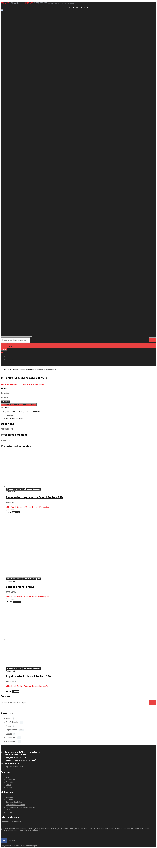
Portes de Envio (10, 384)
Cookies (9, 812)
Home (8, 356)
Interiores (22, 369)
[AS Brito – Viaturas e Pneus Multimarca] (16, 336)
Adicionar (5, 402)
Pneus (8, 726)
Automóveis (15, 412)
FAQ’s (8, 810)
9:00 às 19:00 (15, 3)
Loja (7, 777)
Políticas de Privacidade (15, 805)
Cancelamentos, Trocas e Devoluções (21, 807)
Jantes (9, 734)
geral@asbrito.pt (12, 763)
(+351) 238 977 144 (55, 3)
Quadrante (31, 369)
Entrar (75, 8)
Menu (4, 349)
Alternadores (11, 741)
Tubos (8, 718)
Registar (84, 8)
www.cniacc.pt (34, 830)
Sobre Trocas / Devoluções (32, 384)
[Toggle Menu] (2, 352)
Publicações (10, 800)
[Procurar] (152, 339)
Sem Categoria (12, 722)
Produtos (10, 362)
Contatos (10, 365)
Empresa (9, 359)
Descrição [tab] (10, 416)
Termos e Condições (14, 802)
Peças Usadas (12, 369)
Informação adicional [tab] (14, 418)
